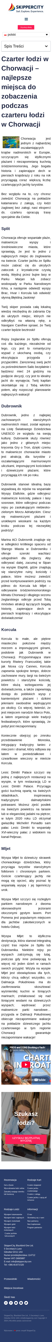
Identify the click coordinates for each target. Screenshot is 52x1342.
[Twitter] (26, 1303)
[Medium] (21, 1303)
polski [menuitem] (12, 34)
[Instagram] (6, 1303)
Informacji (32, 1209)
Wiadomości (33, 1279)
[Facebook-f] (11, 1303)
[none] (26, 34)
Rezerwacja (10, 1180)
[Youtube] (16, 1303)
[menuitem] (26, 34)
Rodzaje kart (34, 1180)
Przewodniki (10, 1279)
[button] (46, 46)
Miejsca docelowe (13, 1288)
